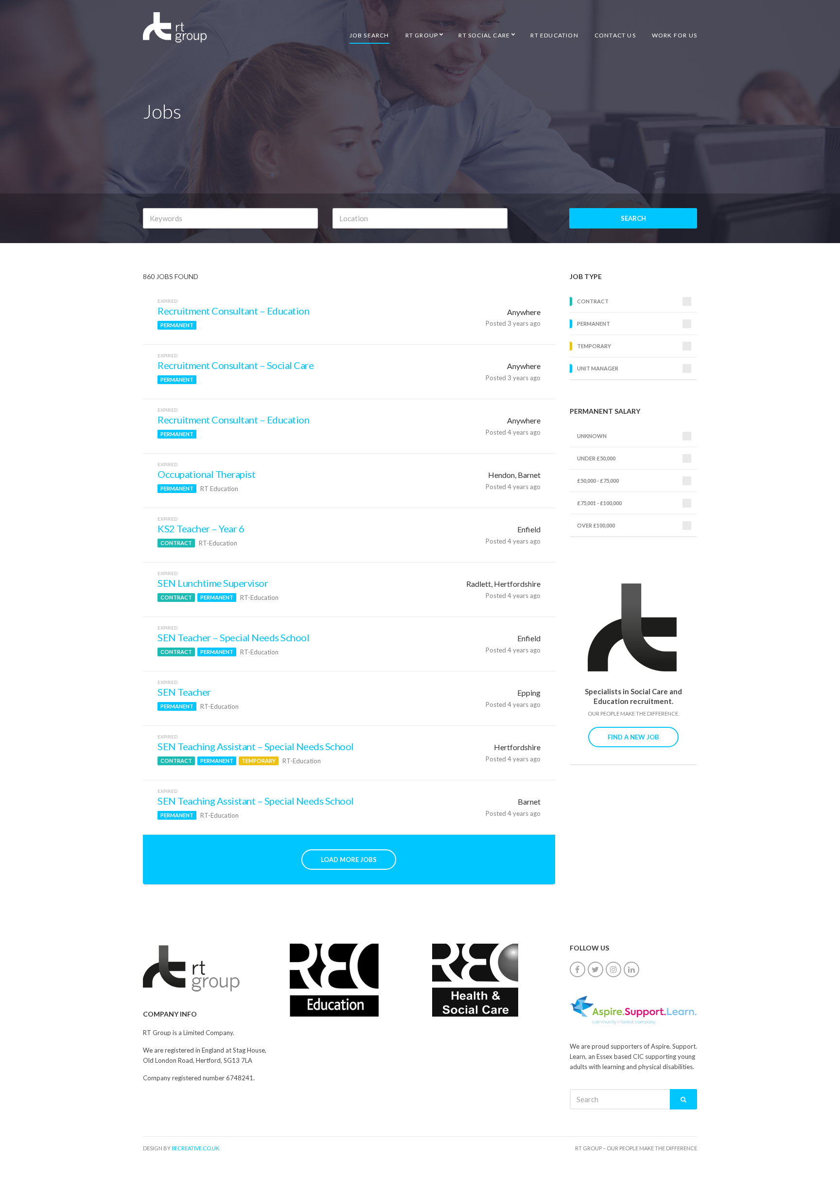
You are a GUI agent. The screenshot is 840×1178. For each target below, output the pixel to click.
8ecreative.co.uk (195, 1148)
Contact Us (615, 35)
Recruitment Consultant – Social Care (236, 365)
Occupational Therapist (206, 474)
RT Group (421, 35)
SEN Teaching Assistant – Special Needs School (256, 746)
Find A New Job (633, 737)
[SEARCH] (683, 1099)
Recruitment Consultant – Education (233, 310)
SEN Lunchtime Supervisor (213, 583)
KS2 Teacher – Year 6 (201, 528)
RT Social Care (484, 35)
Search (633, 218)
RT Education (554, 35)
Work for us (674, 35)
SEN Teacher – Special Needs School (233, 637)
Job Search (369, 35)
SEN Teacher (184, 692)
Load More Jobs (349, 859)
